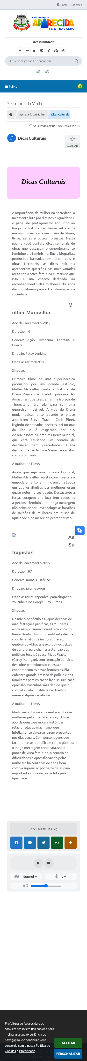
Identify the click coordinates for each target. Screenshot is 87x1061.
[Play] (38, 863)
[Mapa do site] (56, 50)
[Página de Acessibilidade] (63, 50)
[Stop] (49, 863)
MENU (13, 86)
